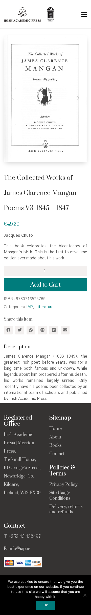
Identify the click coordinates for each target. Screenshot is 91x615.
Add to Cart (45, 285)
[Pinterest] (42, 330)
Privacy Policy (63, 484)
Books (55, 445)
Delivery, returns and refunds (66, 509)
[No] (84, 595)
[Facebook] (8, 330)
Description (17, 347)
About (55, 437)
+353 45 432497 (24, 536)
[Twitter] (19, 330)
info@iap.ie (19, 549)
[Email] (65, 330)
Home (55, 428)
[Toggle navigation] (84, 14)
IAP (29, 307)
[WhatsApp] (31, 330)
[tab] (45, 347)
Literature (44, 307)
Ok (45, 605)
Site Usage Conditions (59, 495)
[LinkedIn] (53, 330)
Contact (56, 454)
